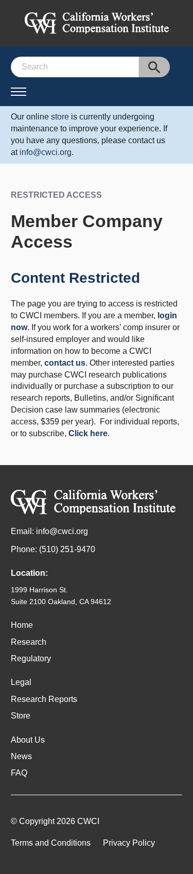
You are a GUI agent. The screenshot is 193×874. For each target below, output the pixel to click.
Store (20, 715)
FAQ (19, 772)
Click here (88, 433)
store (60, 116)
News (21, 756)
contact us (64, 362)
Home (22, 625)
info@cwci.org (46, 152)
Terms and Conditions (51, 842)
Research (28, 642)
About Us (28, 739)
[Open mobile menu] (18, 92)
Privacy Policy (129, 842)
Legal (21, 682)
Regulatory (31, 658)
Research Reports (44, 699)
